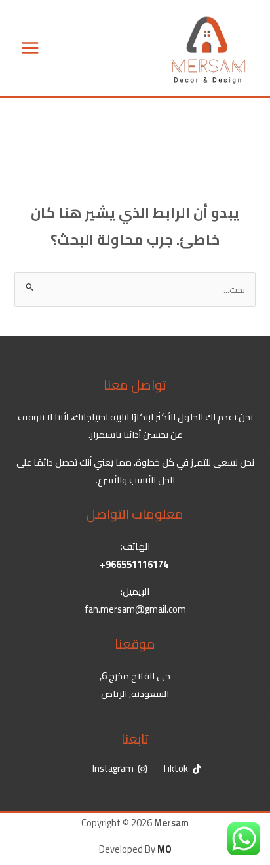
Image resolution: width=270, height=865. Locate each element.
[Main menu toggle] (30, 48)
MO (164, 849)
